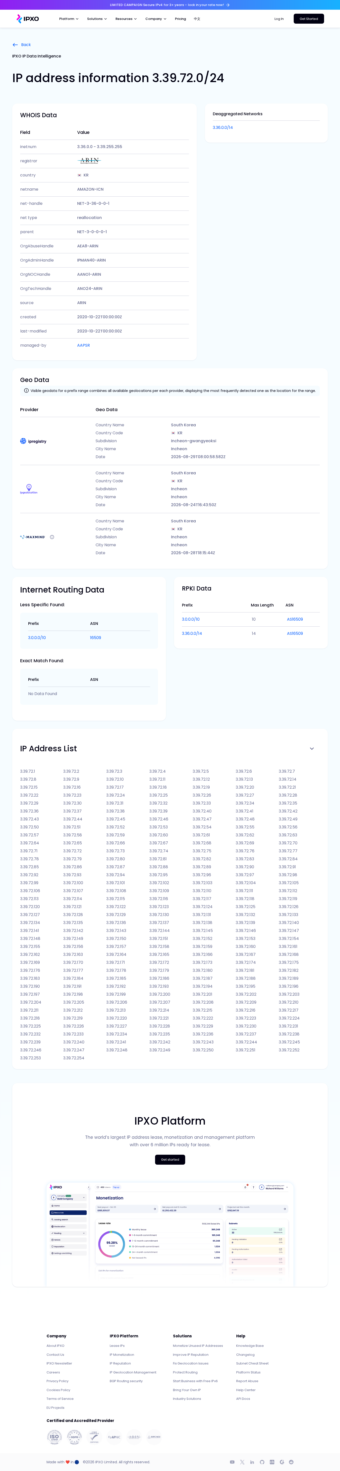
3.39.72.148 (30, 938)
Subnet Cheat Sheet (252, 1363)
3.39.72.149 (73, 938)
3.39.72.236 (203, 1034)
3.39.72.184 (73, 978)
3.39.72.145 (203, 930)
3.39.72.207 (159, 1002)
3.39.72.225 (30, 1026)
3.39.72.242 (159, 1042)
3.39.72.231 (288, 1026)
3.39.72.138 (202, 923)
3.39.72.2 (71, 771)
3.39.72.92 (29, 875)
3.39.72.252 (289, 1050)
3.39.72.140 (289, 923)
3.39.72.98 (288, 875)
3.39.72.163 (73, 954)
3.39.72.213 (116, 1010)
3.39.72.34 (245, 803)
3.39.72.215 (202, 1010)
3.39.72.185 (116, 978)
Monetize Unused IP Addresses (198, 1345)
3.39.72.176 (30, 970)
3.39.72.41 (244, 811)
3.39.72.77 (288, 851)
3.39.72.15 (29, 787)
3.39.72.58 (72, 835)
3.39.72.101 (115, 883)
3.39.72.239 (30, 1042)
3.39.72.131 (202, 915)
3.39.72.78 (29, 859)
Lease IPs (117, 1345)
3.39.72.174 (246, 962)
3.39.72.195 (245, 986)
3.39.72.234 (116, 1034)
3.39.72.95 (158, 875)
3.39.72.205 (73, 1002)
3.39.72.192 (116, 986)
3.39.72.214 (159, 1010)
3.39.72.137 (159, 923)
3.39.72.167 (246, 954)
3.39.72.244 (246, 1042)
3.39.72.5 (201, 771)
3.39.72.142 (73, 930)
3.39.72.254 (73, 1058)
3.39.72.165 (159, 954)
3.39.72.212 (73, 1010)
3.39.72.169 (30, 962)
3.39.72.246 (30, 1050)
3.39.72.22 (29, 795)
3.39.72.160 (246, 946)
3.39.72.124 (203, 907)
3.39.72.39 (158, 811)
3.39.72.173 (202, 962)
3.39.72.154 (289, 938)
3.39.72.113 (29, 899)
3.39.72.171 (115, 962)
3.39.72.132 (245, 915)
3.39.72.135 (73, 923)
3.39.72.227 (116, 1026)
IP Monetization (122, 1354)
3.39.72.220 (116, 1018)
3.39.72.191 (72, 986)
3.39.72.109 (159, 891)
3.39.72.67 (158, 843)
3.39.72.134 (30, 923)
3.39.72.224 (289, 1018)
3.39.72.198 (73, 994)
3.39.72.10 (115, 779)
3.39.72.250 (203, 1050)
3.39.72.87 (115, 867)
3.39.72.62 (245, 835)
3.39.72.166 (203, 954)
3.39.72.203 (289, 994)
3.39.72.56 (288, 827)
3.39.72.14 (287, 779)
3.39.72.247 (73, 1050)
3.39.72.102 (159, 883)
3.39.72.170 (73, 962)
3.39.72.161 (288, 946)
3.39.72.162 (30, 954)
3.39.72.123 (159, 907)
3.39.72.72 (72, 851)
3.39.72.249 (159, 1050)
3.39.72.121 (72, 907)
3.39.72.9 (71, 779)
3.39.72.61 (201, 835)
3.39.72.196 (288, 986)
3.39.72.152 (202, 938)
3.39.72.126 (288, 907)
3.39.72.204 (30, 1002)
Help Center (246, 1390)
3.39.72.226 (73, 1026)
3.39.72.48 (245, 819)
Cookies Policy (58, 1390)
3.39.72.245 (289, 1042)
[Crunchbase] (272, 1462)
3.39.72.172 (159, 962)
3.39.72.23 (72, 795)
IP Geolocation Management (133, 1372)
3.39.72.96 (202, 875)
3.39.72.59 (115, 835)
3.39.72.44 (72, 819)
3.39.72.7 (287, 771)
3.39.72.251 (245, 1050)
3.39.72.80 (115, 859)
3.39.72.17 (115, 787)
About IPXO (55, 1345)
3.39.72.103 (202, 883)
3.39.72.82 (202, 859)
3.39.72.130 (159, 915)
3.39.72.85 (29, 867)
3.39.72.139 (245, 923)
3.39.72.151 (158, 938)
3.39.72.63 (288, 835)
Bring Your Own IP (187, 1390)
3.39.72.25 (158, 795)
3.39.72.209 (246, 1002)
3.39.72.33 (202, 803)
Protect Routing (185, 1372)
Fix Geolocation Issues (191, 1363)
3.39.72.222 (203, 1018)
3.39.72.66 (115, 843)
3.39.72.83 (245, 859)
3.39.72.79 (72, 859)
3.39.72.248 (116, 1050)
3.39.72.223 (246, 1018)
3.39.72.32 (158, 803)
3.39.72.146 (246, 930)
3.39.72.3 (114, 771)
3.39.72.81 (158, 859)
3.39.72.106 (30, 891)
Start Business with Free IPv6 (195, 1381)
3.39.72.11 (157, 779)
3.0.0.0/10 (37, 638)
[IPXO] (27, 19)
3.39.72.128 (73, 915)
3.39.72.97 (245, 875)
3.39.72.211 (29, 1010)
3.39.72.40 (202, 811)
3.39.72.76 (245, 851)
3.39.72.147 (289, 930)
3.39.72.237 (246, 1034)
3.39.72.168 (289, 954)
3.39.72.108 (116, 891)
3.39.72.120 (30, 907)
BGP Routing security (126, 1381)
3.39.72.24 (115, 795)
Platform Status (248, 1372)
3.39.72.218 (30, 1018)
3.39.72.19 (201, 787)
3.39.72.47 (202, 819)
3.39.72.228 (159, 1026)
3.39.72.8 (28, 779)
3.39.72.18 (158, 787)
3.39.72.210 (288, 1002)
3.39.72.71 (29, 851)
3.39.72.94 (115, 875)
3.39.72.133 (288, 915)
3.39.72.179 (159, 970)
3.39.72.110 (202, 891)
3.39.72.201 (202, 994)
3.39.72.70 (288, 843)
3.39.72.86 (72, 867)
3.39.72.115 (115, 899)
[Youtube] (232, 1462)
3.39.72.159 (202, 946)
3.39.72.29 (29, 803)
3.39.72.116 (158, 899)
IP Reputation (120, 1363)
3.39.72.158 (159, 946)
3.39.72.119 (288, 899)
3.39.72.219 (73, 1018)
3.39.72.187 (203, 978)
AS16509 (295, 619)
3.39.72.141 (29, 930)
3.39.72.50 (29, 827)
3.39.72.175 (289, 962)
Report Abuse (247, 1381)
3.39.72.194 (203, 986)
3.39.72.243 (203, 1042)
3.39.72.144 (159, 930)
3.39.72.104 (246, 883)
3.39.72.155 (30, 946)
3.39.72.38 (115, 811)
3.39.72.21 (287, 787)
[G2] (282, 1462)
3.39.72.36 (29, 811)
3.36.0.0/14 (223, 127)
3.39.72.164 (116, 954)
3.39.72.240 (73, 1042)
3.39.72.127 (30, 915)
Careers (53, 1372)
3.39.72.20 (245, 787)
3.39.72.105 (289, 883)
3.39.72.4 (157, 771)
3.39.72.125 (245, 907)
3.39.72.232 (30, 1034)
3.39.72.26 (202, 795)
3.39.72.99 (29, 883)
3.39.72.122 (116, 907)
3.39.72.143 (116, 930)
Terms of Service (60, 1398)
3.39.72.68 (202, 843)
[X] (242, 1462)
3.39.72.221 (159, 1018)
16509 (95, 638)
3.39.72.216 (245, 1010)
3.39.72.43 (29, 819)
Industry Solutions (187, 1398)
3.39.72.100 (73, 883)
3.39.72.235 (159, 1034)
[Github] (262, 1462)
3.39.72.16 (72, 787)
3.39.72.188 (246, 978)
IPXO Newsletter (59, 1363)
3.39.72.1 (27, 771)
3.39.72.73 (115, 851)
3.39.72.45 (115, 819)
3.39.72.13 (244, 779)
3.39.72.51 (72, 827)
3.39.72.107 (73, 891)
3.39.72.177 (73, 970)
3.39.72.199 (116, 994)
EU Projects (55, 1407)
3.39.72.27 (245, 795)
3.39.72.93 (72, 875)
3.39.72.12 (201, 779)
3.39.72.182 (288, 970)
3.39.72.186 (159, 978)
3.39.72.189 (288, 978)
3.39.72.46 (158, 819)
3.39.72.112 (288, 891)
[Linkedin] (252, 1462)
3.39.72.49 (288, 819)
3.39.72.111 (244, 891)
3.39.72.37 (72, 811)
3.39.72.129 (116, 915)
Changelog (245, 1354)
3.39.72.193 (159, 986)
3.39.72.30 (72, 803)
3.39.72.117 (202, 899)
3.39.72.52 (115, 827)
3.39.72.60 (158, 835)
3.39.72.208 (203, 1002)
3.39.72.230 (246, 1026)
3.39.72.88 (158, 867)
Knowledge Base (250, 1345)
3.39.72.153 (245, 938)
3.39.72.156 (73, 946)
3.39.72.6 (244, 771)
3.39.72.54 (202, 827)
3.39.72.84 (288, 859)
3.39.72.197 (30, 994)
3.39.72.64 (29, 843)
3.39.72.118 (245, 899)
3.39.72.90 (245, 867)
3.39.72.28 (288, 795)
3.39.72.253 (30, 1058)
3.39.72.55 (245, 827)
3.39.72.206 (116, 1002)
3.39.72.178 (116, 970)
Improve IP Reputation (191, 1354)
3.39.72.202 (246, 994)
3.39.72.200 (159, 994)
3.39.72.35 (288, 803)
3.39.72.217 (288, 1010)
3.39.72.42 (288, 811)
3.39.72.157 (116, 946)
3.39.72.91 (287, 867)
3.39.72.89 (202, 867)
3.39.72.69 (245, 843)
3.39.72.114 (72, 899)
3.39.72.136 (116, 923)
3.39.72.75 (202, 851)
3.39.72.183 (30, 978)
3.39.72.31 (114, 803)
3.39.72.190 (30, 986)
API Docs (243, 1398)
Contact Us (55, 1354)
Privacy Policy (57, 1381)
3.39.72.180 (203, 970)
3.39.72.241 (116, 1042)
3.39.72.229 (203, 1026)
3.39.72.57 (29, 835)
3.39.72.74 (158, 851)
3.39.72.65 (72, 843)
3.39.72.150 (116, 938)
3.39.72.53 (158, 827)
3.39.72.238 (289, 1034)
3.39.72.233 (73, 1034)
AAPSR (83, 345)
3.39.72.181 (245, 970)
